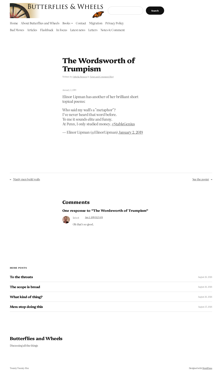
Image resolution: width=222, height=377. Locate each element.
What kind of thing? (26, 297)
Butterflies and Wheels (36, 338)
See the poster (200, 179)
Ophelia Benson (79, 76)
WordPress (207, 368)
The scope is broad (25, 287)
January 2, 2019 (130, 132)
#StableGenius (123, 123)
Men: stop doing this (26, 307)
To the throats (21, 277)
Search (155, 10)
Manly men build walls (26, 179)
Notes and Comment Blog (102, 76)
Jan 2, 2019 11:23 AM (94, 217)
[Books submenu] (72, 23)
